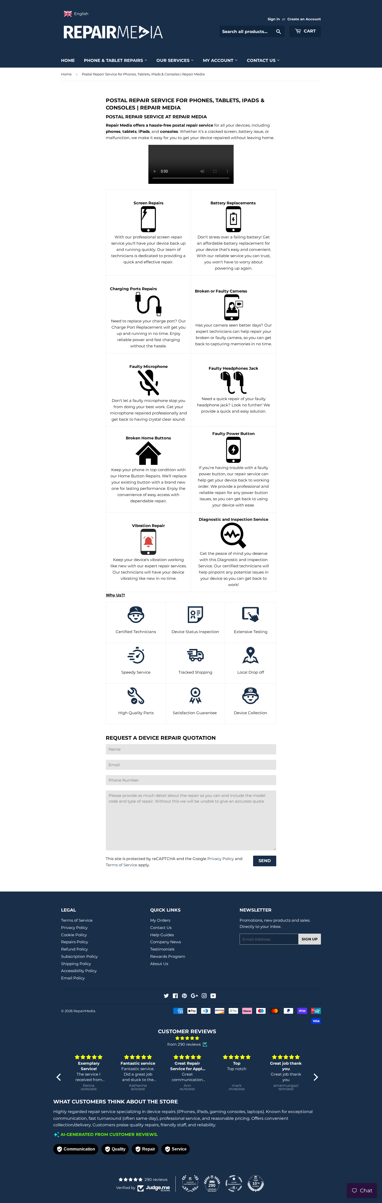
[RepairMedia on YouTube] (213, 996)
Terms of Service (121, 864)
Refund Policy (74, 949)
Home (68, 60)
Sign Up (310, 939)
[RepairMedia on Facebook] (175, 996)
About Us (159, 963)
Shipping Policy (76, 963)
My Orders (160, 920)
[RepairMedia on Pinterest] (184, 996)
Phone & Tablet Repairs (114, 60)
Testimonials (162, 949)
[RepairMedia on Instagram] (204, 996)
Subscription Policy (79, 956)
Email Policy (73, 978)
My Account (219, 60)
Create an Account (304, 19)
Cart (309, 31)
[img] (187, 1038)
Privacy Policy (220, 858)
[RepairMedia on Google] (194, 996)
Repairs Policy (74, 941)
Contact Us (262, 60)
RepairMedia (84, 1011)
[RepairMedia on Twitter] (166, 996)
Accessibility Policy (79, 970)
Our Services (173, 60)
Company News (165, 941)
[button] (59, 1077)
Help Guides (162, 934)
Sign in (274, 19)
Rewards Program (167, 956)
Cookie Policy (74, 934)
